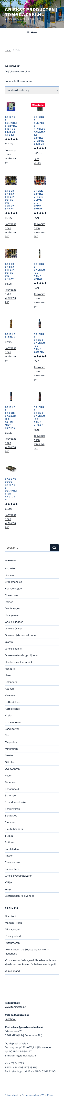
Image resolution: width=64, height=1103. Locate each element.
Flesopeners (12, 615)
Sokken (9, 842)
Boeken (9, 575)
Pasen (8, 775)
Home (8, 50)
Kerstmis (10, 695)
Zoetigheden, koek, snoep (19, 895)
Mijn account (12, 929)
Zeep (8, 889)
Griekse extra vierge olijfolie (21, 655)
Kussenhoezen (13, 722)
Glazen (9, 642)
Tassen (9, 855)
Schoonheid (12, 789)
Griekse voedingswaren (18, 875)
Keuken (9, 688)
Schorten (10, 795)
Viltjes (8, 882)
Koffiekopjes (12, 708)
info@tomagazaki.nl (24, 1055)
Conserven (11, 595)
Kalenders (11, 682)
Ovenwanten (12, 768)
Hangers (10, 668)
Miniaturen (11, 748)
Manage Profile (13, 922)
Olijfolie (9, 762)
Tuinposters (12, 869)
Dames (9, 602)
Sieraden (10, 822)
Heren (8, 675)
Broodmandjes (13, 581)
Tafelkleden (12, 849)
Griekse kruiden (14, 621)
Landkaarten (12, 728)
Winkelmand (12, 971)
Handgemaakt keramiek (18, 662)
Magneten (11, 742)
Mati (7, 735)
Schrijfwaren (12, 808)
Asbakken (10, 568)
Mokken (9, 755)
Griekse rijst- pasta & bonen (21, 635)
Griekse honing (13, 648)
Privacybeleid (13, 936)
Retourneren (12, 942)
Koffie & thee (12, 702)
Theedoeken (12, 862)
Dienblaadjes (12, 608)
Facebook (10, 1019)
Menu (34, 32)
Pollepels (10, 782)
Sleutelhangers (14, 829)
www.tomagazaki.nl (16, 1006)
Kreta (8, 715)
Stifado (9, 835)
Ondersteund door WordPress (37, 1095)
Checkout (10, 916)
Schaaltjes (11, 815)
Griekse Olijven (13, 628)
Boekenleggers (14, 588)
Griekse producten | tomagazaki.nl (31, 12)
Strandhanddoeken (16, 802)
